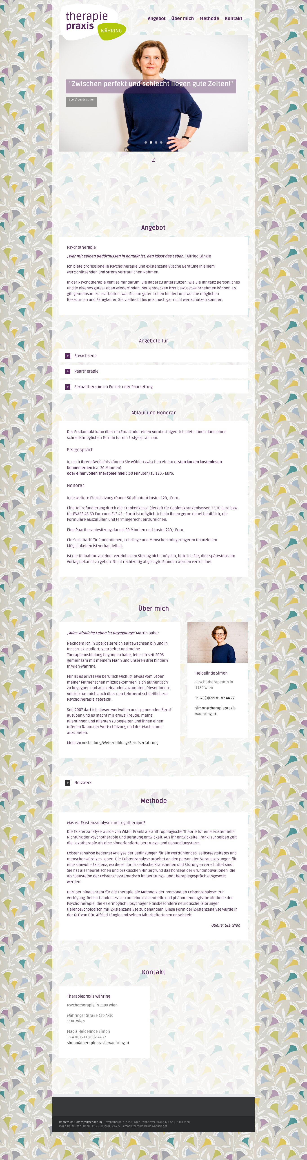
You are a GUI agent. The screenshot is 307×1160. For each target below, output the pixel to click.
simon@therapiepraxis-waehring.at (98, 1043)
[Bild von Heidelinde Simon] (217, 625)
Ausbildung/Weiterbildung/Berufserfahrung (120, 742)
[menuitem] (157, 18)
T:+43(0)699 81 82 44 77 (214, 698)
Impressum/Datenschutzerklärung (80, 1122)
